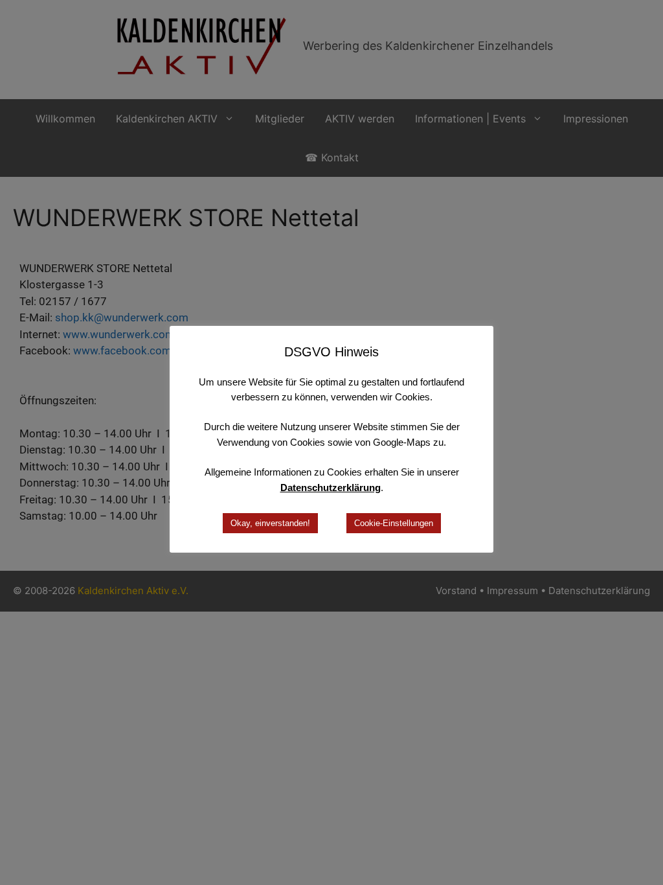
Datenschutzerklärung (330, 487)
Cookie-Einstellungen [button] (393, 523)
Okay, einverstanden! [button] (270, 523)
